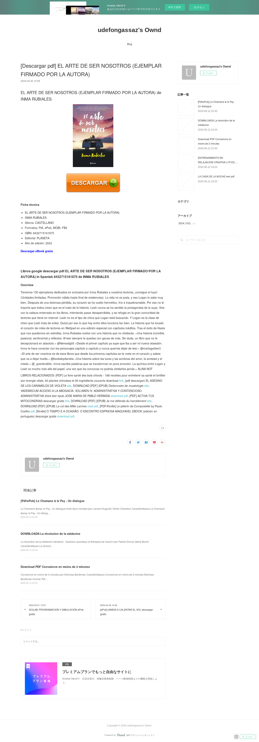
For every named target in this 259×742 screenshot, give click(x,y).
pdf (33, 411)
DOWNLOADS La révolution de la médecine (50, 534)
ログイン (199, 7)
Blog (129, 44)
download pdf (119, 396)
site (69, 386)
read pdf (92, 406)
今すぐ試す (174, 7)
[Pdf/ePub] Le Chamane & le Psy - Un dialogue (53, 501)
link (121, 381)
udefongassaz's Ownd (129, 30)
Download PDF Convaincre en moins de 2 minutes (55, 567)
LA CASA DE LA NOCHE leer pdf (216, 176)
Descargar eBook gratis (37, 251)
